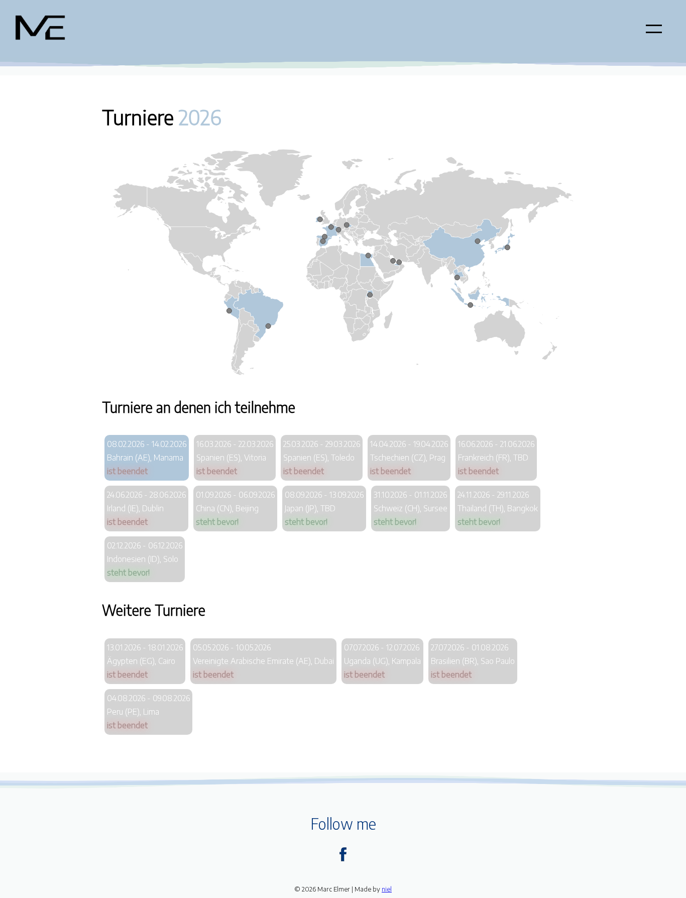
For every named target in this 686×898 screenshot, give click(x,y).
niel (387, 889)
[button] (654, 29)
